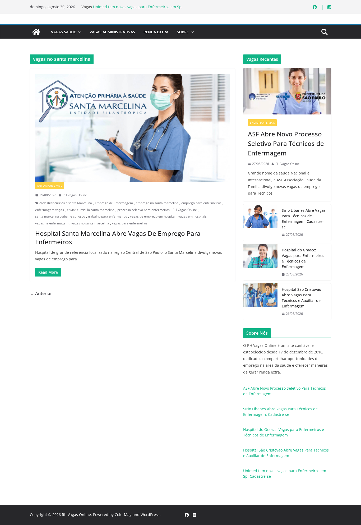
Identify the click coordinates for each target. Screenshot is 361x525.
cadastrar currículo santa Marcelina (65, 203)
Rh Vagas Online (76, 514)
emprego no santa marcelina (157, 203)
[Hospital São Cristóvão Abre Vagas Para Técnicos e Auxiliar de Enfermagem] (260, 301)
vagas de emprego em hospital (152, 216)
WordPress (150, 514)
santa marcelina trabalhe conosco (60, 216)
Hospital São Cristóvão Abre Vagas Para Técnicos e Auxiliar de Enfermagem (301, 297)
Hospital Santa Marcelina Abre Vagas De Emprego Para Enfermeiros (118, 237)
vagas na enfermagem (51, 223)
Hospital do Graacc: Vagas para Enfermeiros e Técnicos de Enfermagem (303, 258)
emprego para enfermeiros (201, 203)
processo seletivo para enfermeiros (143, 210)
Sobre (183, 31)
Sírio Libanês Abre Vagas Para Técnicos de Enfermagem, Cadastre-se (304, 218)
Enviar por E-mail (49, 185)
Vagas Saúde (63, 31)
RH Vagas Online (75, 195)
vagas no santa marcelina (90, 223)
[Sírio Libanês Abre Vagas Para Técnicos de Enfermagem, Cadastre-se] (260, 222)
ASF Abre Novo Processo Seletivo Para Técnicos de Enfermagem (286, 143)
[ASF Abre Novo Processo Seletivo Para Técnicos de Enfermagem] (287, 91)
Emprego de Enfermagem (114, 203)
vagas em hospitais (192, 216)
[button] (78, 32)
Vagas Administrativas (112, 31)
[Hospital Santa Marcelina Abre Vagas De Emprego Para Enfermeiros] (132, 128)
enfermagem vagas (49, 210)
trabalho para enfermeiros (107, 216)
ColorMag (123, 514)
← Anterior (41, 293)
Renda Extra (156, 31)
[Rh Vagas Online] (36, 32)
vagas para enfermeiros (129, 223)
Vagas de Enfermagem (84, 185)
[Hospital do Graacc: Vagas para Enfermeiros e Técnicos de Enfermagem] (260, 262)
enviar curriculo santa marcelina (90, 210)
